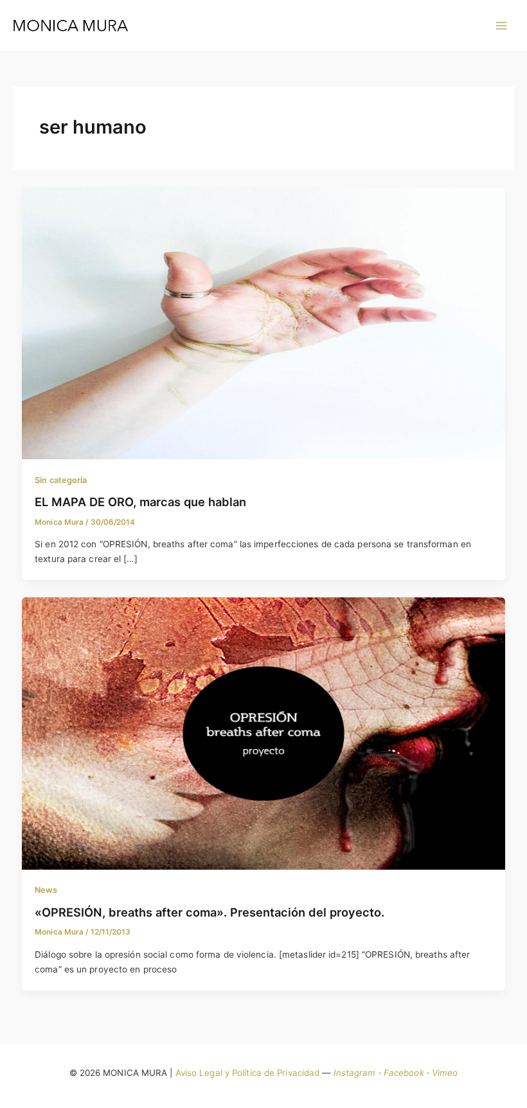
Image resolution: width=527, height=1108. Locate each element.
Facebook (404, 1073)
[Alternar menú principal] (501, 25)
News (46, 890)
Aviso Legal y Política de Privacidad (247, 1073)
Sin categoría (61, 480)
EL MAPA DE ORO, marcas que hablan (140, 502)
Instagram (355, 1073)
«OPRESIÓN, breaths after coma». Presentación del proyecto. (209, 912)
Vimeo (445, 1073)
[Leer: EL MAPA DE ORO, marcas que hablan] (264, 322)
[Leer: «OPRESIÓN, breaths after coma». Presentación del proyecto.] (264, 733)
